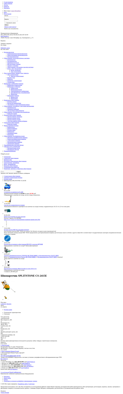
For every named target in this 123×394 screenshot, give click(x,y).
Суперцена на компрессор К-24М (13, 192)
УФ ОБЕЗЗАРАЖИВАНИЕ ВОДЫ (11, 355)
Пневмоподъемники (13, 109)
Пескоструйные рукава (13, 119)
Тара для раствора (16, 71)
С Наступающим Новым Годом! (10, 351)
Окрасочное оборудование (11, 122)
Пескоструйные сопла (13, 118)
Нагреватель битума (13, 149)
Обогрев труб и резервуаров (12, 146)
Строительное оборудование (12, 176)
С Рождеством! (5, 345)
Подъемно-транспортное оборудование (15, 161)
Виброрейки (14, 98)
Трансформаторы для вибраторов (20, 92)
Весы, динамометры (10, 164)
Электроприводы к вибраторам (20, 91)
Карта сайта (7, 378)
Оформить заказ (5, 48)
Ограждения (10, 82)
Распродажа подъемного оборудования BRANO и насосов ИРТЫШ (23, 244)
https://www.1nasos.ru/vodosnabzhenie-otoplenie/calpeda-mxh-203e (22, 219)
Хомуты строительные (17, 76)
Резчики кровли (11, 101)
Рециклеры (10, 134)
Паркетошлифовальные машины (16, 139)
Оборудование (8, 3)
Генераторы (7, 156)
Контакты (7, 8)
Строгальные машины (13, 140)
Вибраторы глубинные (13, 86)
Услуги (6, 5)
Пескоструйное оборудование (12, 115)
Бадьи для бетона (15, 70)
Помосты (10, 79)
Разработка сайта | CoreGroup (26, 384)
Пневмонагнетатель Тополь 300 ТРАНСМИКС (22, 257)
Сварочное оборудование (11, 158)
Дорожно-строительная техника (13, 177)
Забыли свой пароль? (10, 27)
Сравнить (3, 304)
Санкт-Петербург (16, 11)
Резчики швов (11, 130)
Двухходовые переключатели (15, 110)
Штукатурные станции (13, 64)
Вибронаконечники (16, 89)
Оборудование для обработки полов (14, 136)
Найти (18, 171)
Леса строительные (12, 74)
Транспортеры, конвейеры (11, 162)
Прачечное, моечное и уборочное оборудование (17, 168)
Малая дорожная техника (11, 125)
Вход (5, 12)
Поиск (6, 379)
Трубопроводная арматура (11, 167)
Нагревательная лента (13, 148)
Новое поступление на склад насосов (14, 216)
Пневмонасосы (11, 107)
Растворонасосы (12, 61)
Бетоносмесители (9, 52)
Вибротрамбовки (12, 128)
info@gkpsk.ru (5, 36)
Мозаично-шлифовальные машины (17, 137)
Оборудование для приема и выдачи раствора (20, 67)
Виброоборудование (13, 95)
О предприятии (8, 2)
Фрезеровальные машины (14, 142)
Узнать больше (5, 392)
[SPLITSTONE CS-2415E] (8, 293)
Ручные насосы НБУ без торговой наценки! (16, 229)
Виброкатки (10, 131)
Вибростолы (14, 97)
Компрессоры (8, 159)
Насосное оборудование (11, 165)
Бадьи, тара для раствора (14, 68)
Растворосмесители (12, 56)
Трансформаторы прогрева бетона (14, 145)
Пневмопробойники (10, 151)
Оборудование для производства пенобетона (17, 112)
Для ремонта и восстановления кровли (18, 104)
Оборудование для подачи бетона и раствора (17, 58)
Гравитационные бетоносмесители (17, 53)
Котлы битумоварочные (14, 103)
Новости (6, 6)
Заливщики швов (12, 133)
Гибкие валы (14, 88)
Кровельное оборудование (11, 100)
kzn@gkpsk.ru (25, 367)
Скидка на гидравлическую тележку (14, 205)
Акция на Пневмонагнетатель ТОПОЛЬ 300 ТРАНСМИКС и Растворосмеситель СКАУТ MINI (31, 255)
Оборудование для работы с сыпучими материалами (19, 106)
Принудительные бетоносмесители (17, 55)
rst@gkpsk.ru (29, 366)
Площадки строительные (14, 80)
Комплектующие (12, 113)
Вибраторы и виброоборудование (13, 83)
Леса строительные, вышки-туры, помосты (16, 73)
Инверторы (14, 94)
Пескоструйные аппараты (14, 116)
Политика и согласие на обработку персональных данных (20, 381)
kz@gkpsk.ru (13, 369)
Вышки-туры (11, 77)
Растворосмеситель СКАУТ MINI (47, 257)
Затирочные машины (13, 143)
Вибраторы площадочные (14, 85)
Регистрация (7, 14)
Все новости (4, 358)
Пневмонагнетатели (13, 62)
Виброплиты (11, 127)
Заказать (9, 304)
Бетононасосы (11, 59)
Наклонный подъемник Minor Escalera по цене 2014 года (20, 268)
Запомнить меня (11, 23)
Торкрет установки (12, 65)
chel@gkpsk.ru (27, 364)
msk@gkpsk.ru (26, 363)
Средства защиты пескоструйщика (17, 121)
